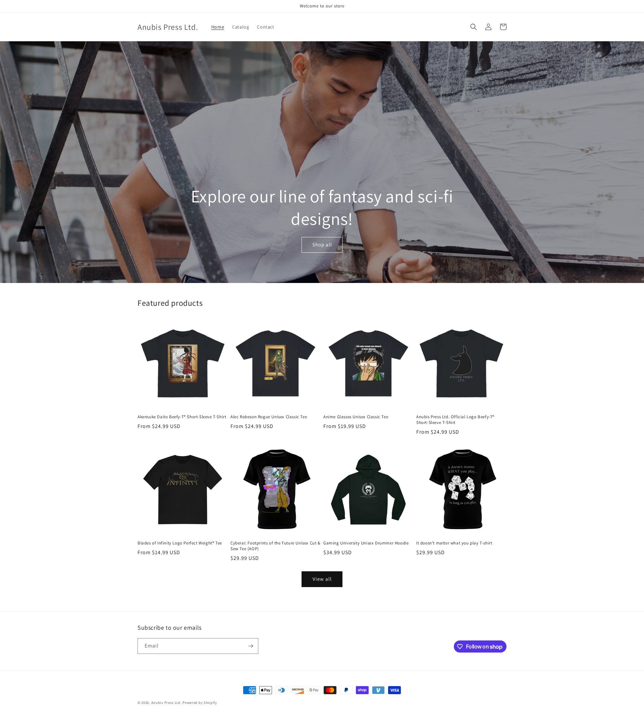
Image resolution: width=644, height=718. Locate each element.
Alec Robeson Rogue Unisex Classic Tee (268, 417)
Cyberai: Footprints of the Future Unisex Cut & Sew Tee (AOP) (275, 546)
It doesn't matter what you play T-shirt (454, 543)
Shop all (322, 244)
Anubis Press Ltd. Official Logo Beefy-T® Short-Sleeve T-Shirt (455, 419)
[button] (473, 26)
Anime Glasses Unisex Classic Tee (355, 417)
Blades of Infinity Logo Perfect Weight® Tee (180, 543)
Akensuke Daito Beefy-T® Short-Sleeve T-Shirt (182, 417)
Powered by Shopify (199, 702)
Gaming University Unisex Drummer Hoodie (366, 543)
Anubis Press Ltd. (166, 702)
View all (322, 579)
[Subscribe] (250, 646)
